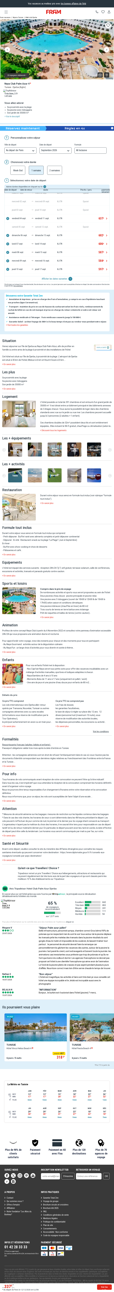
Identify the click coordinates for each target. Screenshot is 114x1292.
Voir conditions (18, 286)
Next (106, 50)
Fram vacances (5, 17)
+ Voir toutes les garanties (17, 325)
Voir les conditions (101, 731)
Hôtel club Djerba (31, 17)
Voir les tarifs (104, 1288)
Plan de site (48, 1225)
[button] (19, 414)
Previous (7, 50)
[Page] (6, 1175)
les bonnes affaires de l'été (73, 3)
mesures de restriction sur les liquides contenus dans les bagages (78, 814)
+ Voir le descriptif (12, 116)
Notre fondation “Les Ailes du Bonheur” (17, 1213)
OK (106, 1176)
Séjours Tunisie (18, 17)
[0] (103, 11)
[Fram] (53, 12)
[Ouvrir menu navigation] (5, 11)
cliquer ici (70, 922)
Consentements (50, 1228)
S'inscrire (68, 1176)
